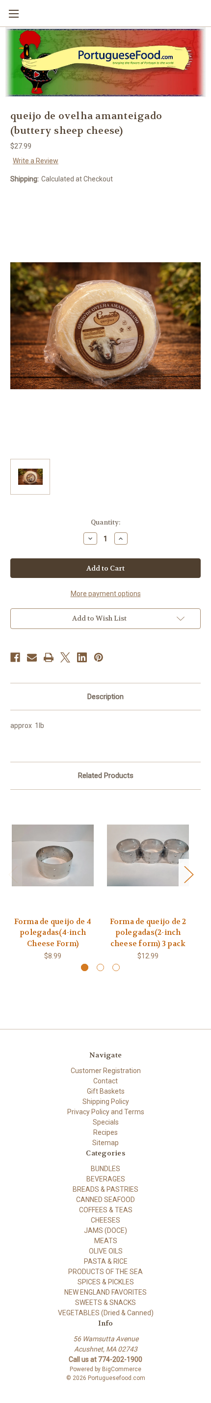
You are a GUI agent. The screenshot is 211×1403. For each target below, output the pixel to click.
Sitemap (105, 1143)
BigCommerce (121, 1369)
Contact (105, 1081)
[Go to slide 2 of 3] (100, 967)
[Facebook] (15, 657)
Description (105, 696)
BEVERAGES (105, 1179)
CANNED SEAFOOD (105, 1199)
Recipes (105, 1132)
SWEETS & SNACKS (105, 1302)
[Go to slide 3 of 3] (116, 967)
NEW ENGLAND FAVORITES (105, 1292)
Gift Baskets (106, 1091)
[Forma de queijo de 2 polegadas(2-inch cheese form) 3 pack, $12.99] (148, 855)
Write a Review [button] (35, 161)
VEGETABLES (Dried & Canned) (106, 1313)
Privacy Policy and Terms (105, 1112)
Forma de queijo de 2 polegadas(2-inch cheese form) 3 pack (148, 933)
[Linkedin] (82, 657)
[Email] (32, 657)
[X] (65, 657)
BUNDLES (105, 1169)
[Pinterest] (99, 657)
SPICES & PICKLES (106, 1282)
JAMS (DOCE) (105, 1230)
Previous (13, 874)
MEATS (105, 1241)
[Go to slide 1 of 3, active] (84, 967)
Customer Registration (106, 1071)
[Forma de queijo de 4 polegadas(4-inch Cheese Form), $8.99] (53, 855)
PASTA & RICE (106, 1261)
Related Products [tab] (105, 775)
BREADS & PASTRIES (105, 1189)
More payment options (106, 594)
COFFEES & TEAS (105, 1210)
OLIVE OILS (106, 1251)
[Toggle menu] (13, 13)
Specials (106, 1122)
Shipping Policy (105, 1101)
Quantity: (105, 522)
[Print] (48, 657)
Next (188, 874)
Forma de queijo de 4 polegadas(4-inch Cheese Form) (53, 933)
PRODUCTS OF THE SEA (105, 1272)
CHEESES (105, 1220)
